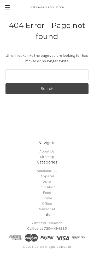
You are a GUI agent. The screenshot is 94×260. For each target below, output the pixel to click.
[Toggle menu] (7, 7)
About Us (47, 151)
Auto (47, 181)
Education (47, 187)
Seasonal (47, 209)
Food (47, 192)
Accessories (47, 170)
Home (47, 198)
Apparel (47, 176)
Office (47, 203)
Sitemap (47, 157)
